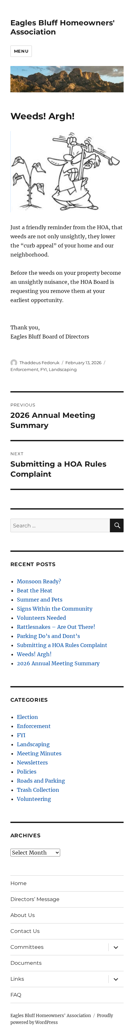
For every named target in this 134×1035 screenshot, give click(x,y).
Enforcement (24, 369)
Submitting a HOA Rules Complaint (62, 645)
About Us (22, 915)
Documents (26, 963)
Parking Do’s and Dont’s (48, 636)
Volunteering (34, 799)
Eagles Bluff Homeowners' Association (50, 1015)
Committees (27, 947)
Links (17, 979)
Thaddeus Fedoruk (40, 362)
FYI (43, 369)
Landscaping (63, 369)
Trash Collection (38, 790)
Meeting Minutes (39, 753)
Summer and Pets (39, 599)
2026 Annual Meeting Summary (58, 663)
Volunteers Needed (41, 618)
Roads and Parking (41, 780)
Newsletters (32, 762)
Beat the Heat (34, 590)
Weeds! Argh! (34, 654)
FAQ (15, 995)
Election (27, 717)
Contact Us (25, 931)
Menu (21, 51)
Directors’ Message (35, 899)
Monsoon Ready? (39, 581)
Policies (26, 771)
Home (18, 883)
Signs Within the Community (54, 608)
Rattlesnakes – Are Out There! (56, 627)
